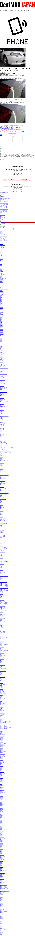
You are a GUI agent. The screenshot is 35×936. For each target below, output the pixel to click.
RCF (1, 320)
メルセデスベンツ (3, 639)
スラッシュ (2, 496)
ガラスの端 (2, 425)
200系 (1, 242)
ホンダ (1, 615)
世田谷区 (1, 687)
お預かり (1, 357)
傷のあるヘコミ (3, 702)
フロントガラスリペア (4, 584)
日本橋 (1, 798)
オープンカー (2, 405)
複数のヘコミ (2, 873)
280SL (1, 244)
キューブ (1, 436)
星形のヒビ (2, 804)
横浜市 (1, 816)
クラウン (1, 440)
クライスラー (2, 438)
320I (1, 253)
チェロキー (2, 508)
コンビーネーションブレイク (5, 452)
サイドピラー (2, 455)
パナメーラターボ (3, 560)
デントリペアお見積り (4, 204)
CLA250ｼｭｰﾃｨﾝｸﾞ (3, 278)
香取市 (1, 917)
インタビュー (2, 218)
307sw (1, 250)
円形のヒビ (2, 711)
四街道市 (1, 749)
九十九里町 (2, 691)
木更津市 (1, 806)
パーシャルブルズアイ (4, 561)
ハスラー (1, 543)
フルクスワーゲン (3, 582)
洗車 (1, 828)
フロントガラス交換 (4, 240)
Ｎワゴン (1, 928)
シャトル (1, 465)
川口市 (1, 776)
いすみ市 (1, 351)
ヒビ (1, 562)
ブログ (1, 219)
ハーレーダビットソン (4, 547)
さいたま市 (2, 359)
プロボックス (2, 607)
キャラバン (2, 434)
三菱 (1, 685)
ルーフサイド (2, 665)
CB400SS (2, 274)
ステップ (1, 484)
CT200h (1, 282)
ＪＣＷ (1, 923)
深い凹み (1, 835)
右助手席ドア (2, 744)
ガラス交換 (2, 428)
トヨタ (1, 525)
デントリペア (2, 131)
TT (0, 335)
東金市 (1, 810)
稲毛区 (1, 845)
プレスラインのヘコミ (4, 602)
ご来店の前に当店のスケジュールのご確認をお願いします (17, 180)
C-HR (1, 269)
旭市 (1, 803)
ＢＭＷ (1, 921)
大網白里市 (2, 761)
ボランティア (2, 618)
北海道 (1, 731)
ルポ (1, 661)
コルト (1, 446)
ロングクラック (3, 237)
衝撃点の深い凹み (3, 870)
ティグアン (2, 513)
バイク (1, 549)
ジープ (1, 476)
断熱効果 (1, 794)
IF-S (1, 300)
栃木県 (1, 815)
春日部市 (1, 805)
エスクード (2, 396)
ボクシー (1, 616)
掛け (1, 791)
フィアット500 (3, 568)
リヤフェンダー (3, 657)
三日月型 (1, 683)
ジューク (1, 472)
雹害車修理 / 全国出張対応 (5, 198)
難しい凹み (2, 909)
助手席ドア (2, 720)
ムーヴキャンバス (3, 637)
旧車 (1, 802)
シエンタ (1, 461)
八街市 (1, 705)
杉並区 (1, 808)
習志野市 (22, 131)
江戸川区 (1, 826)
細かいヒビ (2, 847)
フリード (1, 580)
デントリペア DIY (3, 520)
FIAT (1, 292)
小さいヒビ (2, 769)
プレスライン (2, 601)
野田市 (1, 894)
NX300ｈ (2, 314)
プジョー (1, 595)
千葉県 (1, 737)
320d (1, 252)
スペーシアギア (3, 494)
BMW (1, 265)
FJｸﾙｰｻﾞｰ (1, 294)
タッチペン (2, 500)
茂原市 (1, 865)
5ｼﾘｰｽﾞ (1, 259)
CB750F (1, 275)
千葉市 (1, 733)
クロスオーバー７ (3, 443)
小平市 (1, 774)
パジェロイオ (2, 559)
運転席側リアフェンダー (4, 891)
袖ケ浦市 (1, 871)
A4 (0, 261)
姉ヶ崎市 (1, 766)
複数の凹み (2, 874)
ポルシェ (1, 622)
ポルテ (1, 624)
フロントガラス (3, 583)
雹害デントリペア (3, 911)
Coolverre (2, 280)
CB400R (1, 273)
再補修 (1, 715)
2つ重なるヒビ (3, 247)
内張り (1, 707)
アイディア (2, 363)
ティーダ (1, 514)
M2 (0, 304)
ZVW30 (1, 350)
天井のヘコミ (2, 764)
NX (0, 313)
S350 (1, 327)
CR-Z (1, 281)
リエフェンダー (3, 651)
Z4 (0, 349)
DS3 (1, 287)
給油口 (1, 849)
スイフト (1, 477)
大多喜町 (1, 758)
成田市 (1, 787)
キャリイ (1, 435)
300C (1, 249)
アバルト (1, 376)
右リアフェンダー (3, 743)
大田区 (1, 760)
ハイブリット (2, 542)
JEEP (1, 302)
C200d (1, 271)
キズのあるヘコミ (3, 431)
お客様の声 (2, 353)
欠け (1, 821)
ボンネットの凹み (3, 621)
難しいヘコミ (2, 907)
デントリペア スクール (4, 521)
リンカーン (2, 659)
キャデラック (2, 432)
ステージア (2, 487)
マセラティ (2, 626)
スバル (7, 131)
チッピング (2, 509)
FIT (0, 293)
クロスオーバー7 (3, 442)
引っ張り (1, 782)
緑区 (1, 850)
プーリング (2, 608)
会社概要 (1, 212)
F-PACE (1, 291)
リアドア (1, 648)
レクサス (1, 667)
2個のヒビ (2, 248)
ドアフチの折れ (3, 535)
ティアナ (1, 512)
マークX (1, 628)
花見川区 (1, 863)
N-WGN (1, 308)
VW (0, 338)
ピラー (1, 566)
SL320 (1, 329)
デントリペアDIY (3, 519)
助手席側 (1, 723)
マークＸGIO (2, 631)
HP (0, 298)
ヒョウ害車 (2, 564)
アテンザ (1, 375)
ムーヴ (1, 636)
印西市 (1, 739)
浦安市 (1, 833)
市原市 (1, 780)
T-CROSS (2, 333)
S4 (0, 328)
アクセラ (1, 370)
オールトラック (3, 406)
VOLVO (1, 336)
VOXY (1, 337)
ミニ (1, 633)
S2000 (1, 326)
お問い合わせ (2, 217)
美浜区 (1, 857)
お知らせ (1, 231)
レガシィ (1, 666)
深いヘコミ (2, 834)
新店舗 (1, 797)
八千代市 (1, 704)
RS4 (1, 321)
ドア (10, 131)
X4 (0, 345)
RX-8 (1, 323)
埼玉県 (1, 750)
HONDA (1, 297)
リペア (1, 654)
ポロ (1, 625)
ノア (1, 537)
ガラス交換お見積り (4, 210)
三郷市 (1, 686)
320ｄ (1, 254)
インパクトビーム (3, 387)
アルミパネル (2, 383)
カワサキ (1, 418)
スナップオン (2, 489)
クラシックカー (3, 441)
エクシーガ (2, 389)
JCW (1, 301)
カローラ (1, 413)
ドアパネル (2, 531)
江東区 (1, 827)
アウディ (1, 364)
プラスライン (2, 596)
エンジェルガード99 (4, 401)
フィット (1, 570)
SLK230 (1, 330)
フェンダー (14, 131)
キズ (1, 430)
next (1, 135)
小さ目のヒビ (2, 773)
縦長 (1, 852)
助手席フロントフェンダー (5, 721)
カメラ (1, 412)
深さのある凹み (3, 838)
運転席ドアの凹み (3, 885)
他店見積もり (2, 698)
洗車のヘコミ (2, 829)
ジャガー (1, 470)
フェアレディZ (3, 572)
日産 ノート (2, 800)
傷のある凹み (2, 703)
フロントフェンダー (4, 590)
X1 (0, 342)
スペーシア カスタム (4, 493)
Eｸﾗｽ (1, 290)
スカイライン (2, 479)
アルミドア (2, 382)
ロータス (1, 672)
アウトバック (2, 365)
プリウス (1, 598)
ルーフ (1, 662)
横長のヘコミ (2, 817)
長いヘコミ (2, 904)
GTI (0, 296)
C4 (0, 272)
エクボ (1, 393)
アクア (1, 369)
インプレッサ (2, 388)
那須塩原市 (2, 892)
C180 (1, 270)
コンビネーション (3, 449)
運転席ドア (2, 883)
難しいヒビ (2, 906)
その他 (1, 232)
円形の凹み (2, 714)
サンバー (1, 459)
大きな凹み (2, 757)
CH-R (1, 276)
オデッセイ (2, 402)
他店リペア (2, 692)
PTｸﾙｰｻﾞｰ (2, 315)
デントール (2, 524)
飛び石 (1, 915)
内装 (1, 708)
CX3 (1, 284)
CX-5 (1, 283)
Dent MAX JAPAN (4, 192)
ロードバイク (2, 675)
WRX (1, 341)
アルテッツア (2, 377)
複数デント (2, 875)
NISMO (1, 309)
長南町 (1, 905)
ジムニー (1, 469)
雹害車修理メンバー (4, 199)
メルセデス (2, 638)
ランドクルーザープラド (4, 644)
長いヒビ (1, 903)
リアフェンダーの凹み (4, 650)
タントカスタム (3, 503)
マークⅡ (1, 630)
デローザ (1, 517)
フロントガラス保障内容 (4, 586)
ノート (1, 538)
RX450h (1, 325)
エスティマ (2, 398)
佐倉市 (1, 699)
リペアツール (2, 655)
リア (1, 645)
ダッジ (1, 506)
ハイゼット (2, 541)
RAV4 (1, 318)
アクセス (1, 213)
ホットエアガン (3, 614)
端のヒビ (1, 846)
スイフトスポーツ (3, 478)
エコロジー (2, 394)
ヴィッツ (1, 678)
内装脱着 (1, 709)
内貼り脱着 (2, 710)
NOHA (1, 311)
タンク (1, 501)
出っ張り (1, 717)
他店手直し (2, 696)
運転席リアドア (3, 886)
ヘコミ (18, 131)
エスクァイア (2, 395)
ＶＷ (1, 934)
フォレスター (2, 577)
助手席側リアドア (3, 728)
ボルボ (1, 619)
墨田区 (1, 752)
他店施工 (1, 697)
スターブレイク (3, 483)
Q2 (0, 316)
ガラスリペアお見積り (4, 207)
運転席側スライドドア (4, 887)
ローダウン (2, 673)
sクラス (1, 332)
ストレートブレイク (4, 488)
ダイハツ (1, 505)
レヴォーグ (2, 669)
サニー (1, 458)
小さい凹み (2, 772)
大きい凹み (2, 755)
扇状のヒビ (2, 790)
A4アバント (2, 262)
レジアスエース (3, 668)
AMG (1, 264)
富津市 (1, 767)
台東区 (1, 740)
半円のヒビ (2, 738)
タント (1, 502)
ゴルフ (1, 453)
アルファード (2, 380)
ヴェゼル (1, 679)
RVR (1, 322)
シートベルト (2, 467)
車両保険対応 (2, 882)
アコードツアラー (3, 374)
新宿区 (1, 796)
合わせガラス (2, 745)
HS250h (1, 299)
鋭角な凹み (2, 901)
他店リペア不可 (3, 693)
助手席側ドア (2, 725)
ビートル (1, 565)
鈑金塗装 (1, 895)
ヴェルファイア (3, 680)
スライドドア (2, 495)
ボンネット (2, 620)
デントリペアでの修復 (4, 201)
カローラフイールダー (4, 416)
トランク (1, 527)
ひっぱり (1, 360)
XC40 (1, 346)
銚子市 (1, 898)
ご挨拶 (1, 358)
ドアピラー (2, 533)
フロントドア (2, 589)
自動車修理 (2, 859)
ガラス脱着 (2, 429)
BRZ (1, 267)
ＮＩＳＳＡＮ (2, 929)
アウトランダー (3, 366)
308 (1, 251)
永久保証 (1, 823)
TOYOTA (1, 334)
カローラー (2, 417)
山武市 (1, 775)
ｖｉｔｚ (1, 933)
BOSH (1, 266)
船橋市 (1, 862)
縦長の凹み (2, 855)
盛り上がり (2, 840)
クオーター (2, 437)
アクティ (1, 371)
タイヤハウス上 (3, 499)
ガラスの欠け (2, 424)
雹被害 (1, 913)
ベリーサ (1, 612)
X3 (0, 344)
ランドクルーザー (3, 643)
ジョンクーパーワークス (4, 473)
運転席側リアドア (3, 889)
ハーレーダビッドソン (4, 548)
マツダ (1, 627)
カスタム (1, 407)
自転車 (1, 861)
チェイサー (2, 507)
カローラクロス (3, 414)
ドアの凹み (2, 530)
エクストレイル (3, 390)
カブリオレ (2, 410)
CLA (1, 277)
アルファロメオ (3, 378)
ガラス (1, 422)
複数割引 (1, 876)
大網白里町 (2, 762)
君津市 (1, 746)
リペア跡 (1, 656)
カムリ (1, 411)
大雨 (1, 763)
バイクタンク (2, 239)
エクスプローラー (3, 392)
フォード (1, 578)
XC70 (1, 348)
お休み (1, 352)
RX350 (1, 324)
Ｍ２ (1, 924)
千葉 (1, 732)
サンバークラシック (4, 460)
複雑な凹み (2, 879)
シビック (1, 464)
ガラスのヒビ (2, 423)
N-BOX (1, 307)
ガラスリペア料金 (3, 206)
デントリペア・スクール (4, 211)
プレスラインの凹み (4, 603)
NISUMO (1, 310)
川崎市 (1, 778)
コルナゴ (1, 448)
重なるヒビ (2, 893)
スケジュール (2, 215)
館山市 (1, 916)
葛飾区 (1, 868)
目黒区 (1, 841)
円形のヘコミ (2, 713)
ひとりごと (2, 233)
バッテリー (2, 553)
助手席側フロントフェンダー (5, 727)
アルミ (1, 381)
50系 (1, 255)
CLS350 (1, 279)
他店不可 (1, 695)
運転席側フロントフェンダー (5, 888)
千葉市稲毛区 (2, 734)
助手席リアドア (3, 722)
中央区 (1, 689)
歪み (1, 822)
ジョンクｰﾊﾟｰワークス (4, 475)
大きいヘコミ (2, 754)
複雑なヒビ (2, 877)
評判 (1, 880)
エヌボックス (2, 399)
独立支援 (1, 839)
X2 (0, 343)
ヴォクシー (2, 681)
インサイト (2, 386)
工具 (1, 779)
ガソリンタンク (3, 420)
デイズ (1, 515)
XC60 (1, 347)
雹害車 (1, 912)
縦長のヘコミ (2, 853)
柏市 (1, 814)
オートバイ (2, 404)
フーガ (1, 591)
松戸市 (1, 811)
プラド (1, 597)
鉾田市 (1, 897)
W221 (1, 340)
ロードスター (2, 674)
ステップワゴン (3, 485)
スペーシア (2, 491)
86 (0, 260)
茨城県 (1, 867)
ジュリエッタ (2, 471)
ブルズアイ (2, 592)
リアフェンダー (3, 649)
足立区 (1, 881)
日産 (1, 799)
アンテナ (1, 384)
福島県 (1, 844)
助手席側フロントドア (4, 726)
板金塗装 (1, 812)
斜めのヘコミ (2, 792)
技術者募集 (2, 216)
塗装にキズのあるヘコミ (4, 751)
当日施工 (1, 785)
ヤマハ (1, 642)
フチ (1, 579)
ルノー (1, 660)
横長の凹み (2, 818)
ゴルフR (1, 454)
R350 (1, 317)
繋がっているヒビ (3, 856)
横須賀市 (1, 820)
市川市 (1, 781)
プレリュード (2, 606)
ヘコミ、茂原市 (3, 610)
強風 (1, 784)
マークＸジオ (2, 632)
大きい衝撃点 (2, 756)
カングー (1, 419)
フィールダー (2, 571)
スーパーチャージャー (4, 497)
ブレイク (1, 594)
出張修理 (1, 719)
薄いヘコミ (2, 869)
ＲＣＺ (1, 930)
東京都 (1, 809)
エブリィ (1, 400)
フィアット (2, 567)
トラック (1, 526)
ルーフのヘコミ (3, 663)
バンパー (1, 554)
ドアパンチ (2, 532)
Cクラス (1, 285)
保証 (1, 701)
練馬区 (1, 851)
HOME (1, 197)
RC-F (1, 319)
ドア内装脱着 (2, 536)
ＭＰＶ (1, 927)
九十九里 (1, 690)
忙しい (1, 786)
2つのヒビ (2, 246)
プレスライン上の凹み (4, 604)
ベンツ (1, 613)
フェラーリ (2, 573)
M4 (0, 305)
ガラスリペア (2, 205)
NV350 (1, 312)
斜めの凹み (2, 793)
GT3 (1, 295)
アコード (1, 372)
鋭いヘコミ (2, 899)
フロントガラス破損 (4, 588)
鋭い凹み (1, 900)
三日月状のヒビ (3, 684)
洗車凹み (1, 832)
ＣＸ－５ (1, 922)
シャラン (1, 466)
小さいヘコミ (2, 770)
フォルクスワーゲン (4, 576)
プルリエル (2, 600)
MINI (1, 306)
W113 (1, 339)
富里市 (1, 768)
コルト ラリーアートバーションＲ (7, 447)
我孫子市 (1, 788)
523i (1, 256)
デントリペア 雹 (3, 523)
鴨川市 (1, 918)
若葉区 (1, 864)
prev (1, 134)
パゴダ (1, 555)
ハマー (1, 544)
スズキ (1, 482)
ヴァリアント (2, 677)
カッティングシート (4, 408)
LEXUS (1, 303)
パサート (1, 556)
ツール (1, 511)
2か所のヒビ (2, 245)
